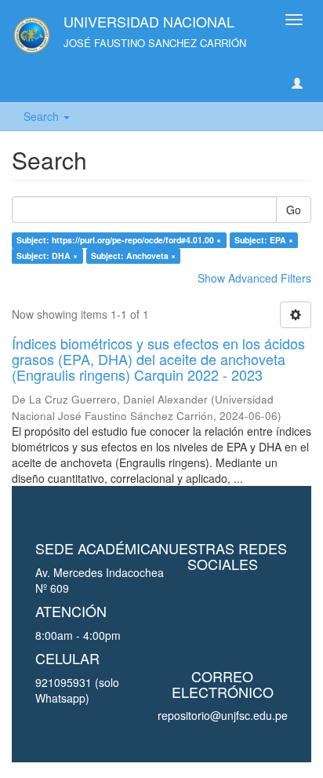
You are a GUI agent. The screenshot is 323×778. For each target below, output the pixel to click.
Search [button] (43, 116)
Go (293, 209)
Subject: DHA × (47, 255)
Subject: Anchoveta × (133, 255)
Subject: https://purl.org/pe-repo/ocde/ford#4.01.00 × (118, 240)
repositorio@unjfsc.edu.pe (223, 715)
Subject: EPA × (263, 240)
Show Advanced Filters (254, 278)
